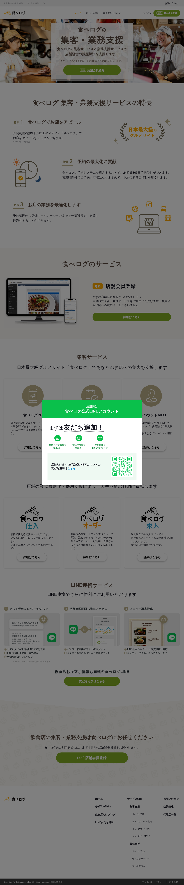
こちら (71, 468)
